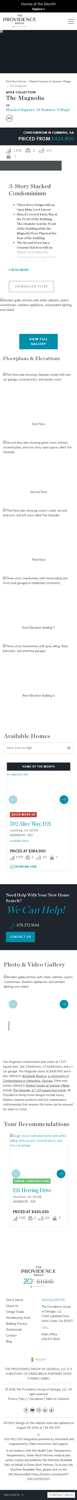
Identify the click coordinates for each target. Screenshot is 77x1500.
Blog (9, 1341)
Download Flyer (31, 286)
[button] (64, 799)
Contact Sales (61, 1494)
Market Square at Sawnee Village (50, 81)
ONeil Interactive (39, 1444)
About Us (12, 1306)
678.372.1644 (27, 925)
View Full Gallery (38, 341)
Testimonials (14, 1329)
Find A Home (14, 1300)
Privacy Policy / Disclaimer (25, 1399)
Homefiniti (62, 1439)
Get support (60, 1444)
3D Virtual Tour (25, 866)
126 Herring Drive (32, 1190)
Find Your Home (15, 81)
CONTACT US (20, 937)
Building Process (16, 1323)
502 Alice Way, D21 (30, 823)
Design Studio (15, 1312)
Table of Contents (57, 1399)
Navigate (12, 1494)
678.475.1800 (50, 1339)
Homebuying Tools (18, 1318)
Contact (11, 1335)
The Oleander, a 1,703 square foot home (39, 1090)
